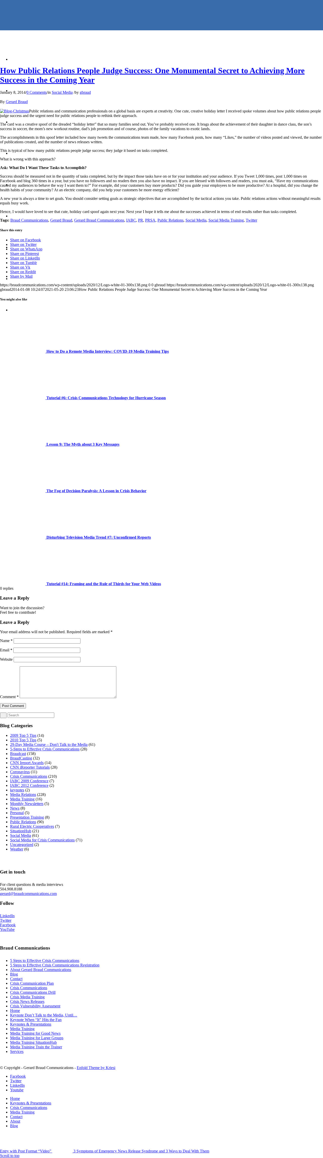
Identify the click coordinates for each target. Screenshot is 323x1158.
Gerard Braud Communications (99, 220)
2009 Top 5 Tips (23, 735)
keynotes (17, 790)
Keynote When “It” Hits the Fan (36, 1020)
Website (6, 659)
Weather (16, 849)
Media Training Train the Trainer (36, 1047)
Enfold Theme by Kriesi (96, 1068)
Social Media (62, 92)
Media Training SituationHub (33, 1042)
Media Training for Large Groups (36, 1038)
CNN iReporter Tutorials (30, 767)
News (14, 808)
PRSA (150, 220)
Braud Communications (29, 220)
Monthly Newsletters (26, 803)
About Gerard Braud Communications (40, 969)
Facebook (8, 925)
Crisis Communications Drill (33, 992)
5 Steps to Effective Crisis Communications (44, 960)
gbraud (85, 92)
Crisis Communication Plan (32, 983)
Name (6, 641)
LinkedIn (7, 916)
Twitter (251, 220)
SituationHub (20, 831)
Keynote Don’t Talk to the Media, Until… (43, 1015)
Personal (17, 813)
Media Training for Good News (35, 1033)
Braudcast (18, 753)
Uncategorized (21, 844)
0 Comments (36, 92)
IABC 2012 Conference (29, 785)
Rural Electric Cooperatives (32, 826)
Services (16, 1051)
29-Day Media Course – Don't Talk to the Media (49, 744)
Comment (9, 697)
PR (140, 220)
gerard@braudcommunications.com (28, 893)
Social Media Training (226, 220)
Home (15, 1010)
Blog (14, 974)
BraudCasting (21, 758)
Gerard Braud (17, 102)
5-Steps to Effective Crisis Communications (44, 749)
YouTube (7, 929)
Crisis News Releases (27, 1001)
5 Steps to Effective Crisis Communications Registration (54, 965)
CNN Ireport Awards (27, 763)
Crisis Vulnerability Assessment (35, 1006)
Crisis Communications (28, 776)
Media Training (22, 799)
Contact (16, 979)
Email (6, 650)
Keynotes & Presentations (30, 1024)
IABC (131, 220)
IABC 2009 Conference (29, 781)
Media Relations (23, 794)
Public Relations (170, 220)
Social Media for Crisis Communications (42, 840)
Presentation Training (27, 817)
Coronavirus (20, 772)
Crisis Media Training (27, 997)
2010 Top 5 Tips (23, 740)
